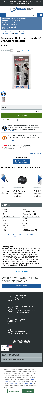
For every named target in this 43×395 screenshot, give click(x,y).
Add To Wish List (36, 154)
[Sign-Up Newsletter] (14, 341)
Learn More (11, 130)
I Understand (28, 391)
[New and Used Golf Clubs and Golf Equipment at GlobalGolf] (21, 11)
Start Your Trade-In (13, 150)
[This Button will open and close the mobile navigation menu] (2, 15)
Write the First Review (28, 51)
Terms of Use (28, 383)
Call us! (22, 161)
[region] (21, 381)
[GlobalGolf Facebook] (18, 341)
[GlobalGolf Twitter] (21, 341)
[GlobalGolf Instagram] (28, 341)
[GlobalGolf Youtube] (25, 341)
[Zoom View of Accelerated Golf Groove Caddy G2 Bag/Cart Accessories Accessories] (21, 71)
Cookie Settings (14, 391)
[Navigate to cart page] (39, 15)
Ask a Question (21, 285)
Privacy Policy (14, 383)
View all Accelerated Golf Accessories (21, 234)
